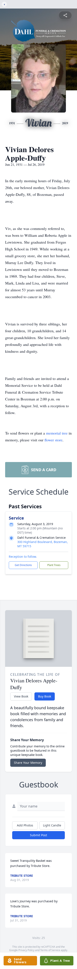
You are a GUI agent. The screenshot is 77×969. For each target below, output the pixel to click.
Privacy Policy (26, 950)
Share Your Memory (28, 763)
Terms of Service (50, 950)
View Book (21, 696)
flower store (53, 439)
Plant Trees (54, 565)
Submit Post (38, 835)
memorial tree (57, 433)
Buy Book (44, 696)
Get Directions (23, 565)
